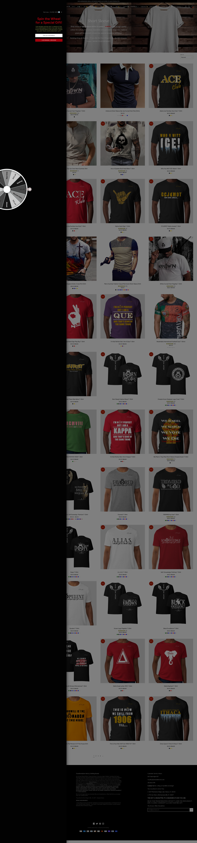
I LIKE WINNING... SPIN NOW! (49, 40)
